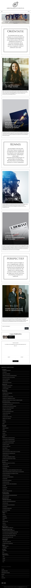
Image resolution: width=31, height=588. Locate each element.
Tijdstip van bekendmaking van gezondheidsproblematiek (10, 495)
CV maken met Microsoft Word (6, 413)
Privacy (3, 561)
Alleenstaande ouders (5, 521)
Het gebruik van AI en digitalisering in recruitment (9, 398)
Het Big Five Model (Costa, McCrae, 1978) (8, 537)
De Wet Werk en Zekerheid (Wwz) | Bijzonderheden (9, 501)
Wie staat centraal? (5, 391)
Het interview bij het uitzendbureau (7, 480)
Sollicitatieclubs (4, 431)
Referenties (4, 420)
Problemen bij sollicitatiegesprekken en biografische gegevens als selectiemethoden (13, 471)
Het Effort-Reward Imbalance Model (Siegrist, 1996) (9, 535)
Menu (28, 11)
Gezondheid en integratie (5, 492)
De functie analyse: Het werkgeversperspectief (8, 439)
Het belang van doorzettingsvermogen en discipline (9, 458)
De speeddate (4, 485)
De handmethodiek (5, 478)
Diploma (4, 423)
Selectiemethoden (5, 468)
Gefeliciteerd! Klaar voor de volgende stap (8, 527)
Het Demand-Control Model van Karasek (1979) (8, 530)
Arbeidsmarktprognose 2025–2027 (7, 382)
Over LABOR (3, 549)
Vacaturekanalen (4, 425)
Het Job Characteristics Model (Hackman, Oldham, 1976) (10, 533)
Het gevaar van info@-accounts (6, 446)
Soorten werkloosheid (5, 380)
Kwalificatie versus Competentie (7, 418)
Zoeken (27, 328)
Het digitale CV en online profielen (7, 409)
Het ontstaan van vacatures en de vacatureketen (9, 377)
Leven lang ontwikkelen (5, 388)
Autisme (4, 519)
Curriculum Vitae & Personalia (6, 401)
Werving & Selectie (4, 390)
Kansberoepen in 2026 (5, 460)
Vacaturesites (4, 426)
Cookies (4, 556)
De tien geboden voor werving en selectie (8, 396)
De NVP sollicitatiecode (5, 394)
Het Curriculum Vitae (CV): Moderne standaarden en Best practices (11, 402)
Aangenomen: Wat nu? (5, 526)
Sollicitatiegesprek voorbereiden (6, 572)
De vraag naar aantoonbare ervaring (7, 416)
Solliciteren (3, 436)
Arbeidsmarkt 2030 (4, 384)
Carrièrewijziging (5, 547)
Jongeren (4, 512)
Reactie (15, 345)
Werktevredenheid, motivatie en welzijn (7, 529)
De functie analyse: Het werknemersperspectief (9, 437)
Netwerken (4, 433)
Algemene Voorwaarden (6, 554)
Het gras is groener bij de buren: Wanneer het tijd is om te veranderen (11, 451)
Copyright (4, 558)
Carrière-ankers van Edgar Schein (7, 541)
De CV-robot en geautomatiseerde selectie (8, 411)
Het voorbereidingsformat (6, 466)
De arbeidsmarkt (4, 369)
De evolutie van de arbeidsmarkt (7, 370)
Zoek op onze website (6, 326)
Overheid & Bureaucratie (5, 498)
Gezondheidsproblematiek (6, 493)
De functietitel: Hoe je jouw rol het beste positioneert (9, 406)
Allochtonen (4, 523)
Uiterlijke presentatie (5, 464)
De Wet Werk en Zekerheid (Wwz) (7, 499)
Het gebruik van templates (6, 444)
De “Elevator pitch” (5, 487)
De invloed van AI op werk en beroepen (7, 385)
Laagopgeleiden (4, 516)
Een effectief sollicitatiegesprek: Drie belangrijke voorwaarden (10, 473)
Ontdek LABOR (4, 550)
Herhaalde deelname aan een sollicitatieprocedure (9, 453)
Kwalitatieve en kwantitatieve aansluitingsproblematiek (10, 375)
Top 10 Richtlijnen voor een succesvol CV (8, 404)
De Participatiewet (5, 506)
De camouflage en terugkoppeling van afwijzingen (9, 456)
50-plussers (4, 514)
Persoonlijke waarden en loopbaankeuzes (8, 543)
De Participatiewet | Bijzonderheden (7, 508)
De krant (4, 429)
